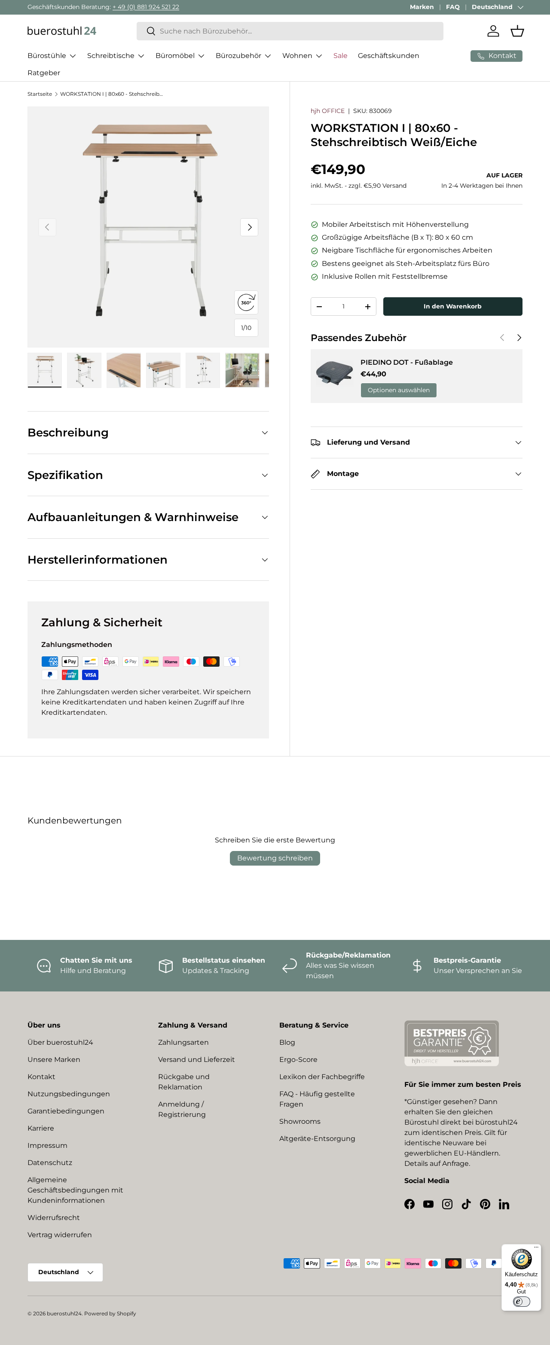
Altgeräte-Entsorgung (317, 1139)
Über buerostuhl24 (60, 1042)
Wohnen (297, 56)
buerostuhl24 (64, 1313)
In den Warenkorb (453, 306)
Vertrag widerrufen (60, 1235)
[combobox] (290, 31)
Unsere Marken (54, 1059)
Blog (287, 1042)
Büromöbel (175, 56)
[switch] (521, 1301)
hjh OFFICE (328, 111)
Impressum (47, 1145)
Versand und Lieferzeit (196, 1059)
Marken (422, 7)
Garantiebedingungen (66, 1111)
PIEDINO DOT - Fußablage (407, 362)
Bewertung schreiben (275, 858)
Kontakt (41, 1077)
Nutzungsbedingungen (69, 1094)
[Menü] (536, 1249)
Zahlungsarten (183, 1042)
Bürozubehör (238, 56)
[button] (517, 30)
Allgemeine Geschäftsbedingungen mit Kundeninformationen (75, 1190)
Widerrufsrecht (54, 1218)
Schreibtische (110, 56)
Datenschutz (50, 1163)
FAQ (453, 7)
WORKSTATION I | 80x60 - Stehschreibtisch (111, 94)
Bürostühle (47, 56)
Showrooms (300, 1121)
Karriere (41, 1128)
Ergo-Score (298, 1059)
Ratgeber (44, 73)
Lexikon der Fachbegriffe (322, 1077)
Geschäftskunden (388, 56)
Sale (340, 56)
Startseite (40, 94)
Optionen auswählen (399, 390)
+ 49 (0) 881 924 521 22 (146, 7)
